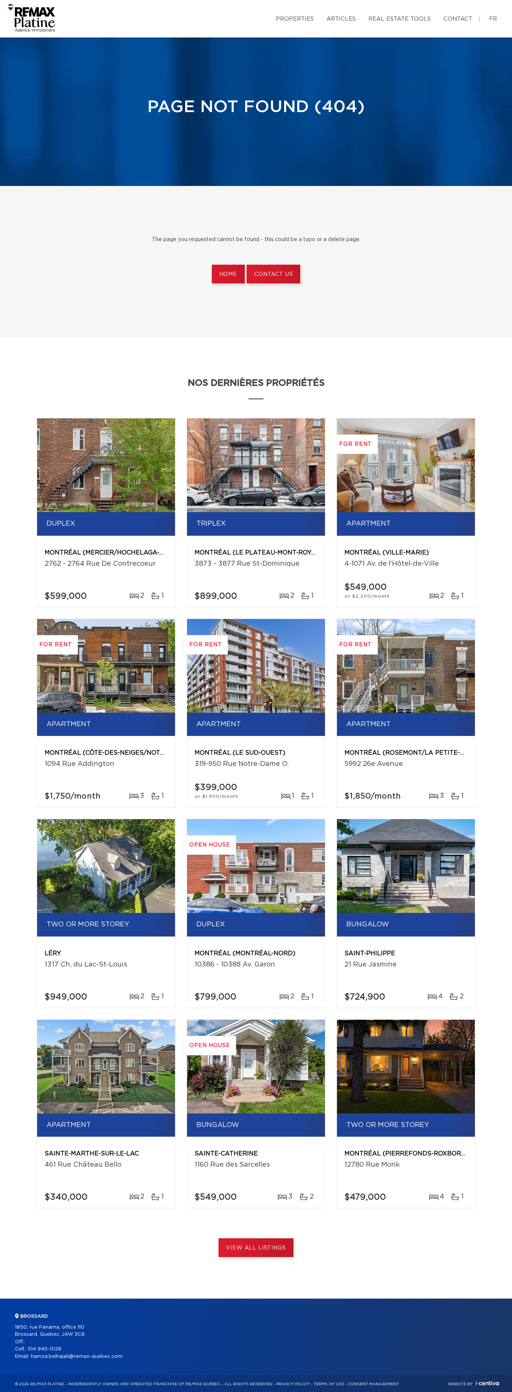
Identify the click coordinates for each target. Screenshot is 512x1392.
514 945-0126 (44, 1349)
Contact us (273, 274)
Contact (457, 19)
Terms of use (328, 1384)
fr (493, 19)
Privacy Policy (293, 1384)
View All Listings (256, 1248)
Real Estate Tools (399, 19)
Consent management (373, 1384)
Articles (341, 19)
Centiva (487, 1383)
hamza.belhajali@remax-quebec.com (77, 1356)
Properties (295, 19)
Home (228, 274)
